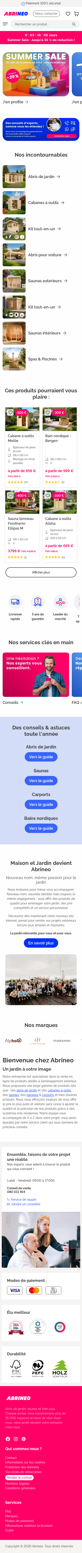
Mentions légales (17, 1483)
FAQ (8, 1511)
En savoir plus (41, 943)
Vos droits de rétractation (23, 1472)
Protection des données (22, 1467)
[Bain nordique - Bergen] (60, 419)
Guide (9, 1530)
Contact (11, 1458)
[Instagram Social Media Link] (15, 1439)
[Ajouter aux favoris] (10, 412)
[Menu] (5, 24)
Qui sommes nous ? (23, 1448)
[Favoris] (68, 14)
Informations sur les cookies (25, 1462)
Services (13, 1502)
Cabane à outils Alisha (58, 521)
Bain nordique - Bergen (58, 438)
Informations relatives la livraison (28, 1525)
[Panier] (76, 14)
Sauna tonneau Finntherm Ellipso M (20, 523)
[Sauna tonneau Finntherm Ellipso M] (22, 502)
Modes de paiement (19, 1521)
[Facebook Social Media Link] (7, 1439)
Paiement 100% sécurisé (43, 3)
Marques (11, 1516)
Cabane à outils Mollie (21, 438)
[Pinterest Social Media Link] (23, 1439)
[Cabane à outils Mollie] (22, 419)
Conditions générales (20, 1488)
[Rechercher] (74, 24)
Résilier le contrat (19, 1477)
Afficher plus (41, 572)
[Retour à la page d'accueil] (16, 14)
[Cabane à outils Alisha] (60, 502)
